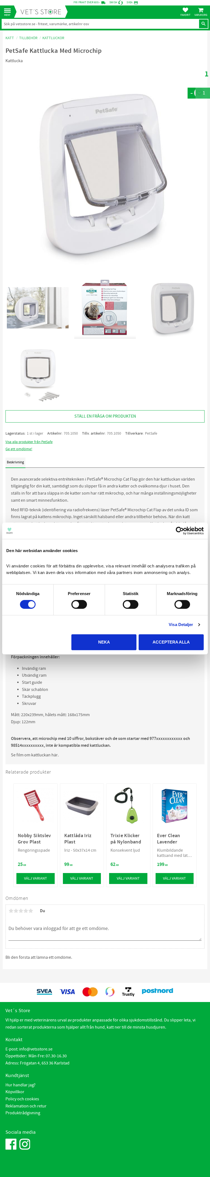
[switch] (79, 604)
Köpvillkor (14, 1092)
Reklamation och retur (25, 1106)
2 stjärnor (15, 910)
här (54, 755)
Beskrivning (15, 462)
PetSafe (151, 433)
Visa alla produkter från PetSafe (28, 442)
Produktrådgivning (22, 1113)
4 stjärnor (25, 910)
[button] (9, 11)
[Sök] (203, 24)
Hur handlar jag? (20, 1085)
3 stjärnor (20, 910)
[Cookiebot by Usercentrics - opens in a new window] (180, 531)
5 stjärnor (30, 910)
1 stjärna (10, 910)
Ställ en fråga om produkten (105, 416)
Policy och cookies (22, 1099)
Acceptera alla (171, 642)
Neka (104, 642)
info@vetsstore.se (35, 1049)
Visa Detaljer (181, 624)
